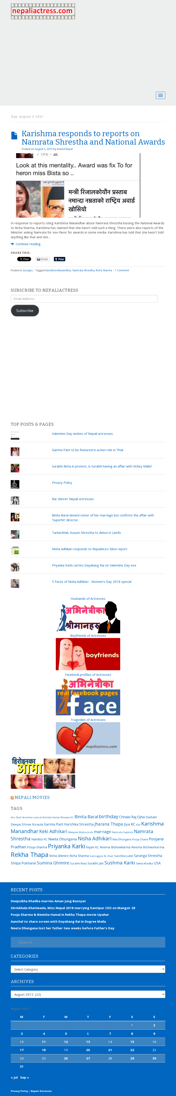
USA (157, 863)
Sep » (24, 1077)
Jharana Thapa (108, 824)
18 (44, 1050)
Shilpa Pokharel (23, 863)
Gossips (28, 270)
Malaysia (73, 832)
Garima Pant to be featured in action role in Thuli (87, 450)
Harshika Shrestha (79, 824)
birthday (108, 816)
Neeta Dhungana (62, 839)
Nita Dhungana (121, 839)
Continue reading (28, 244)
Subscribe (24, 310)
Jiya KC (129, 824)
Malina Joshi (86, 832)
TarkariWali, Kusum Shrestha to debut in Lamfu (86, 532)
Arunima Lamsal (32, 817)
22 (132, 1050)
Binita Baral (86, 817)
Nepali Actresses (41, 1091)
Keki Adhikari (53, 831)
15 (132, 1042)
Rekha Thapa (30, 854)
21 (110, 1050)
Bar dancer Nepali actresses (73, 499)
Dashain (151, 817)
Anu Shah (16, 817)
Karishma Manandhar (58, 270)
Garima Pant (53, 824)
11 (44, 1042)
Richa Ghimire (59, 855)
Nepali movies (32, 797)
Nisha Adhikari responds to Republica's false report (89, 549)
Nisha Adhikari (95, 838)
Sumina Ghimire (53, 863)
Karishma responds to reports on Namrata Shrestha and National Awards (93, 138)
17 (22, 1050)
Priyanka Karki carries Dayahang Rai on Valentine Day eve (94, 565)
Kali (138, 824)
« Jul (14, 1077)
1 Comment (122, 270)
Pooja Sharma (37, 847)
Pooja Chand (140, 839)
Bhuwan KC (67, 817)
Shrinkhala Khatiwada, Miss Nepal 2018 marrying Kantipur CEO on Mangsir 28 (73, 908)
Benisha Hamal (51, 817)
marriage (102, 831)
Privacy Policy (62, 482)
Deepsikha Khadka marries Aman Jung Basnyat (48, 901)
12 (66, 1042)
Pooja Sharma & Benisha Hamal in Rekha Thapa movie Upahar (60, 914)
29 (132, 1058)
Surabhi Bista (78, 863)
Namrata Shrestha (83, 270)
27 (88, 1058)
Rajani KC (92, 847)
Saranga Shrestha (148, 855)
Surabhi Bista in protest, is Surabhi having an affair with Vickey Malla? (102, 466)
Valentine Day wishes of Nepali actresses (82, 433)
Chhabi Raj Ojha (132, 817)
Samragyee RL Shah (101, 856)
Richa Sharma (104, 270)
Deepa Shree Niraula (27, 824)
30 (154, 1058)
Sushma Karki (120, 862)
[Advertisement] (88, 55)
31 (22, 1066)
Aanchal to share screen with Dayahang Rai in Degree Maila (58, 921)
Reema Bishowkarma (115, 847)
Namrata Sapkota (122, 832)
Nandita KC (39, 839)
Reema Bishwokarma (147, 847)
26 (66, 1058)
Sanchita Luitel (123, 856)
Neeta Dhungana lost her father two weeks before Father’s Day (62, 928)
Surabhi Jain (96, 863)
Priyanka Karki (66, 846)
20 (88, 1050)
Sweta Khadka (144, 863)
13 (88, 1042)
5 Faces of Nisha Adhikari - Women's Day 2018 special (91, 581)
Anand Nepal (65, 149)
